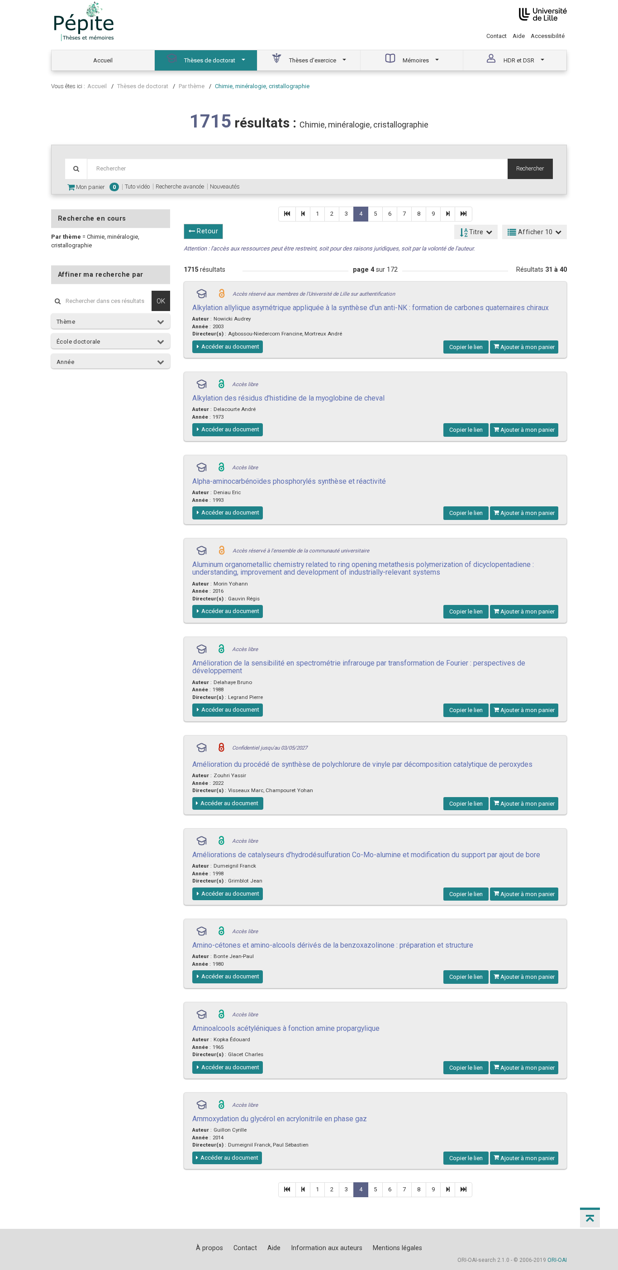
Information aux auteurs (326, 1248)
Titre (475, 232)
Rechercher (530, 168)
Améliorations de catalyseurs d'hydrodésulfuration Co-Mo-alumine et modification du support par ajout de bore (366, 854)
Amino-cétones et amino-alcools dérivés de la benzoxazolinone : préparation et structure (332, 945)
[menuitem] (103, 60)
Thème (66, 322)
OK (161, 300)
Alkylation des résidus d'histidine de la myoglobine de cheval (288, 398)
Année (65, 362)
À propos (209, 1248)
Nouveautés (225, 186)
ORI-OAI (557, 1260)
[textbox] (297, 169)
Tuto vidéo (137, 186)
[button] (590, 1218)
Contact (496, 36)
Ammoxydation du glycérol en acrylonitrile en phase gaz (279, 1118)
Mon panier (95, 187)
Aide (519, 36)
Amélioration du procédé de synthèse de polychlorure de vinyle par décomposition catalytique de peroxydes (362, 764)
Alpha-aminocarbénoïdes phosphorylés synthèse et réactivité (289, 481)
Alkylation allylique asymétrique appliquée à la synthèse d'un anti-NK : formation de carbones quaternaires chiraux (370, 307)
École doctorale (78, 342)
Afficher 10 (535, 232)
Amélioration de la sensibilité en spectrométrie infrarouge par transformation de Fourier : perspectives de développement (358, 667)
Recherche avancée (180, 186)
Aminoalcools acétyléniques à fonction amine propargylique (286, 1028)
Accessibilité (548, 36)
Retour (206, 231)
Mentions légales (397, 1248)
